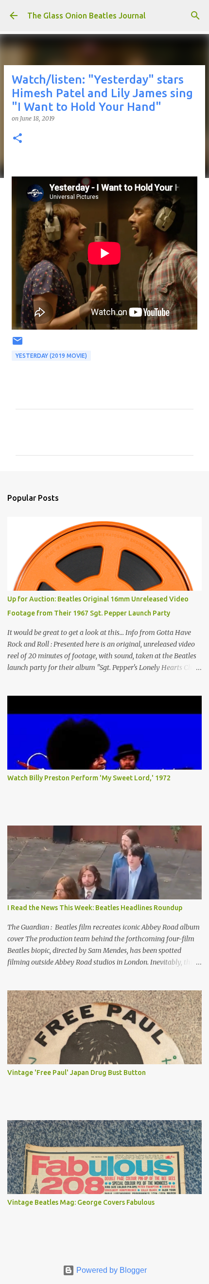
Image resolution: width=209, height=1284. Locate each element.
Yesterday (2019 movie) (51, 355)
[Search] (195, 15)
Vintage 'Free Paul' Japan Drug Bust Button (76, 1072)
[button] (17, 138)
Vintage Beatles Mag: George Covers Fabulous (81, 1202)
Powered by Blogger (110, 1270)
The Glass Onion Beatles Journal (86, 15)
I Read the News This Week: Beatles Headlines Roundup (94, 908)
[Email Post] (17, 344)
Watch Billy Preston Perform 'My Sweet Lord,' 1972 (89, 778)
